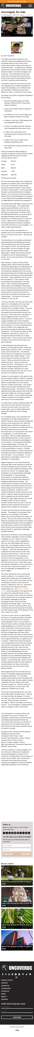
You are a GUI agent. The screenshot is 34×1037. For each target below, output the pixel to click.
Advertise (5, 985)
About (4, 996)
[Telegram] (15, 833)
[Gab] (12, 833)
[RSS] (29, 833)
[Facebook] (4, 833)
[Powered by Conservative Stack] (18, 1030)
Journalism (6, 988)
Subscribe (17, 854)
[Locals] (26, 833)
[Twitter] (7, 833)
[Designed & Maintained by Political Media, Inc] (16, 1030)
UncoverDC (11, 6)
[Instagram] (9, 833)
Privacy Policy (7, 980)
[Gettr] (23, 833)
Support (4, 999)
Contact (4, 983)
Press (3, 994)
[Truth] (20, 833)
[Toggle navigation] (30, 6)
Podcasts (5, 991)
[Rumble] (18, 833)
